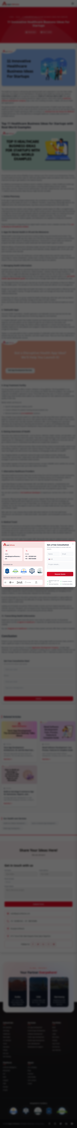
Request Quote (60, 574)
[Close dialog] (72, 544)
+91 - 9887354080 (30, 558)
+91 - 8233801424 (30, 556)
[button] (49, 559)
